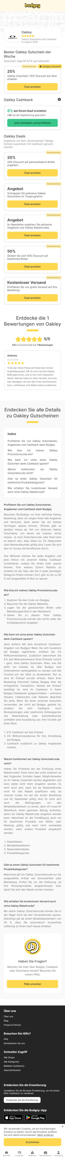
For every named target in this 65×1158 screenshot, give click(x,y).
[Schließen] (62, 1126)
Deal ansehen (32, 86)
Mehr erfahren (45, 1134)
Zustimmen (32, 1142)
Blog (6, 1020)
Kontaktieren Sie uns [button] (14, 1043)
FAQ (6, 1039)
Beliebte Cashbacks (14, 1066)
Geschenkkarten (12, 1070)
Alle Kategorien (11, 1061)
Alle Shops (9, 1057)
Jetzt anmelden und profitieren (32, 122)
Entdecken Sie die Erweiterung (22, 1100)
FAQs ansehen (32, 984)
